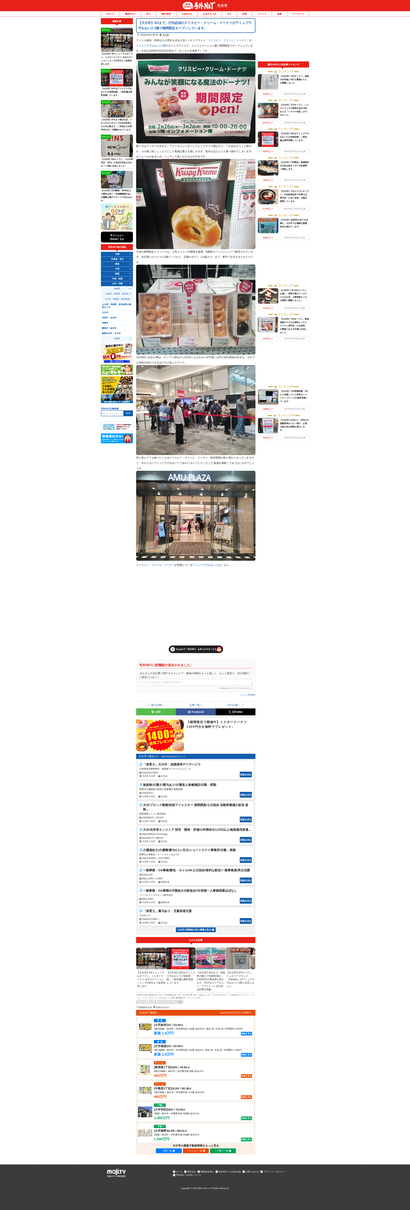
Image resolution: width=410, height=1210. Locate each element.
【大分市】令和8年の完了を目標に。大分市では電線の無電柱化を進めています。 (294, 223)
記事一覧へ (195, 704)
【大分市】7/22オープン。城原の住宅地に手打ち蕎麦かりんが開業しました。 (294, 79)
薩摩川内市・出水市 (111, 333)
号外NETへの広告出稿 (229, 1171)
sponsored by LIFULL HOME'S (235, 1012)
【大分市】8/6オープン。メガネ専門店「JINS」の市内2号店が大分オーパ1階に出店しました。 (117, 162)
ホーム (179, 1171)
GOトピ (110, 14)
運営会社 (191, 1171)
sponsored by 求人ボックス (173, 756)
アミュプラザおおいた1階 (151, 45)
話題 (244, 14)
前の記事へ (157, 704)
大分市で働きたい (149, 756)
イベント (262, 14)
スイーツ (172, 1002)
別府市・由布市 (109, 318)
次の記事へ (234, 704)
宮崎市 (105, 323)
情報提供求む (207, 1171)
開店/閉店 (166, 14)
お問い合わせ (252, 1171)
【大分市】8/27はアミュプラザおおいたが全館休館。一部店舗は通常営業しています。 (294, 136)
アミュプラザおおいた (205, 564)
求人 (148, 14)
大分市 (222, 6)
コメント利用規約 (247, 695)
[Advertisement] (283, 40)
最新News (130, 14)
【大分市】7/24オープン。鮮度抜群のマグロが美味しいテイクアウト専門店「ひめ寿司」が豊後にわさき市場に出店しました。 (294, 326)
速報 (279, 14)
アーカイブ (298, 14)
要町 (180, 1002)
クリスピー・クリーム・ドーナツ (227, 40)
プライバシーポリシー (274, 1171)
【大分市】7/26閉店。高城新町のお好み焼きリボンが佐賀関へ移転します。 (294, 165)
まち (229, 14)
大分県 (165, 35)
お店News (187, 14)
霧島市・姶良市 (109, 328)
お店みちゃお (209, 14)
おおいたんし (162, 1007)
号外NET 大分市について (188, 1175)
